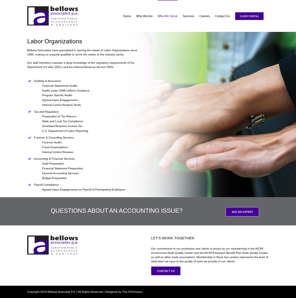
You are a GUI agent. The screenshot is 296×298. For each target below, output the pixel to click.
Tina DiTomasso (132, 291)
